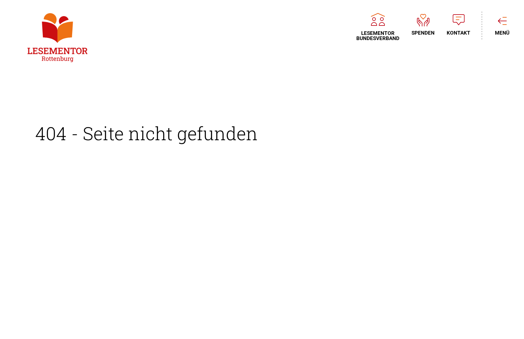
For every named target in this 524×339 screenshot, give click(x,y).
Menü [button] (502, 33)
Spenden (423, 33)
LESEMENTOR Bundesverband (377, 35)
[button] (13, 325)
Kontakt (458, 33)
